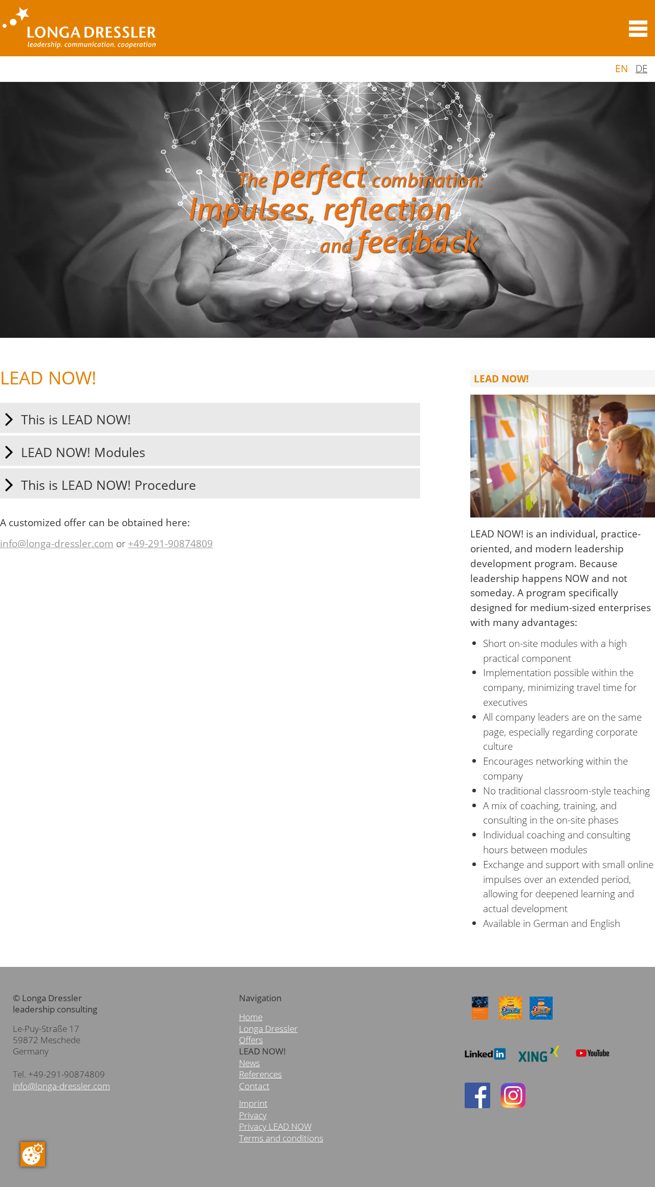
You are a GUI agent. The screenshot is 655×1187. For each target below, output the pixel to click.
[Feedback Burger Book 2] (541, 1020)
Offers (251, 1040)
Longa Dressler (268, 1028)
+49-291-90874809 (170, 543)
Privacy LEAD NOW (275, 1126)
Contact (254, 1086)
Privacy (253, 1115)
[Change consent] (32, 1154)
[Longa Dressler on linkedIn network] (485, 1066)
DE (641, 68)
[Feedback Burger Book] (510, 1020)
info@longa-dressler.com (57, 543)
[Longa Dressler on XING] (538, 1066)
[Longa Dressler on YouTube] (592, 1065)
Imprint (253, 1103)
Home (251, 1017)
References (260, 1074)
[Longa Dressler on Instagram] (513, 1105)
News (249, 1063)
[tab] (210, 418)
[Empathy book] (480, 1020)
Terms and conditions (281, 1138)
